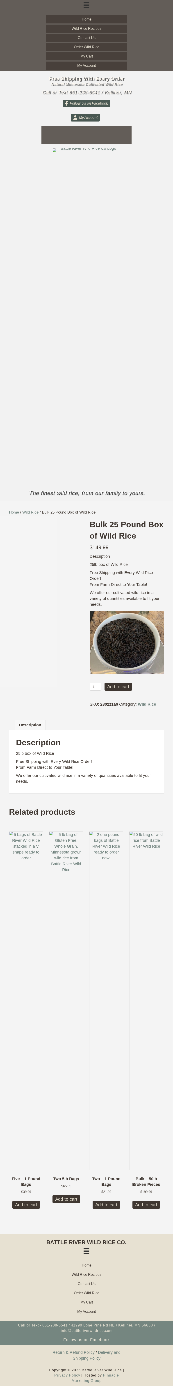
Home (14, 512)
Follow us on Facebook (86, 1340)
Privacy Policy (67, 1375)
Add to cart (118, 686)
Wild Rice (30, 512)
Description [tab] (30, 725)
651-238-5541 (55, 1325)
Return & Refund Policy (73, 1352)
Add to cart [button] (26, 1204)
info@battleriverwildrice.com (86, 1331)
